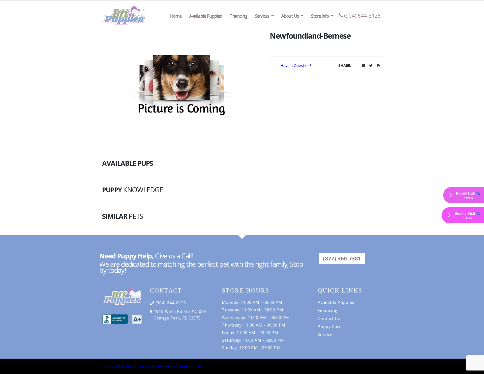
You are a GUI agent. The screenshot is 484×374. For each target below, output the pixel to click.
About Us (290, 16)
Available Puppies (205, 16)
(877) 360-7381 (342, 258)
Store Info (320, 16)
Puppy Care (330, 326)
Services (262, 16)
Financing (238, 16)
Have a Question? (295, 65)
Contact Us (329, 318)
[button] (363, 65)
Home (176, 16)
